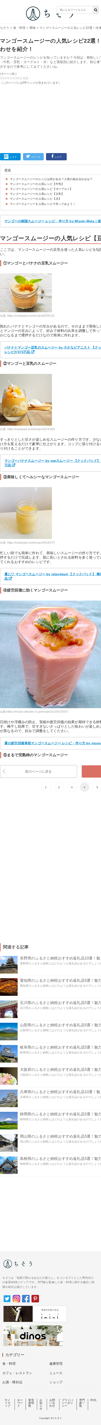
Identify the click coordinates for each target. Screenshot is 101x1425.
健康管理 (56, 1363)
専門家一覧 (82, 1403)
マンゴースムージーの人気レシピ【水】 (35, 198)
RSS (93, 1400)
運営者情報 (31, 1403)
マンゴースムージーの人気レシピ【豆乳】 (37, 194)
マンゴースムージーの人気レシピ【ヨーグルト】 (41, 189)
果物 (32, 28)
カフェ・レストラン (17, 1373)
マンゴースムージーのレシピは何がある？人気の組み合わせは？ (51, 179)
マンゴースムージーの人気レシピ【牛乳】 (37, 184)
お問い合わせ (52, 1403)
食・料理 (19, 28)
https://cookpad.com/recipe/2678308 (31, 429)
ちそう (4, 28)
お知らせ (40, 1404)
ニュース (56, 1373)
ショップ (56, 1382)
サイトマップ (7, 1403)
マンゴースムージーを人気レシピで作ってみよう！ (43, 204)
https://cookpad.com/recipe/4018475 (31, 542)
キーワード (20, 1403)
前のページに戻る (38, 771)
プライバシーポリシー (67, 1403)
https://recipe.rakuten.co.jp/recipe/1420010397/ (37, 711)
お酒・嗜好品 (12, 1382)
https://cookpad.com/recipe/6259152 (31, 315)
